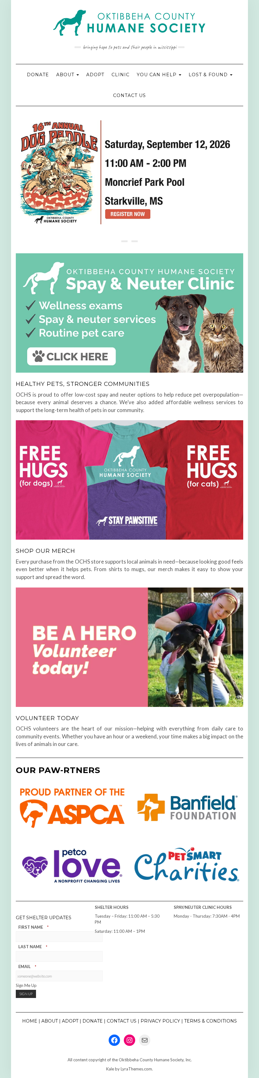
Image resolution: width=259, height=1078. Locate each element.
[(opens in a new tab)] (129, 480)
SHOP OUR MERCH (45, 551)
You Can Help (157, 74)
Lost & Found (209, 74)
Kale (110, 1068)
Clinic (120, 74)
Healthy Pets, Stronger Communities (83, 384)
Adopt (95, 74)
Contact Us (129, 95)
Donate (38, 74)
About (66, 74)
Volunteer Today (47, 718)
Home (29, 1021)
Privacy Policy (160, 1021)
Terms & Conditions (210, 1021)
